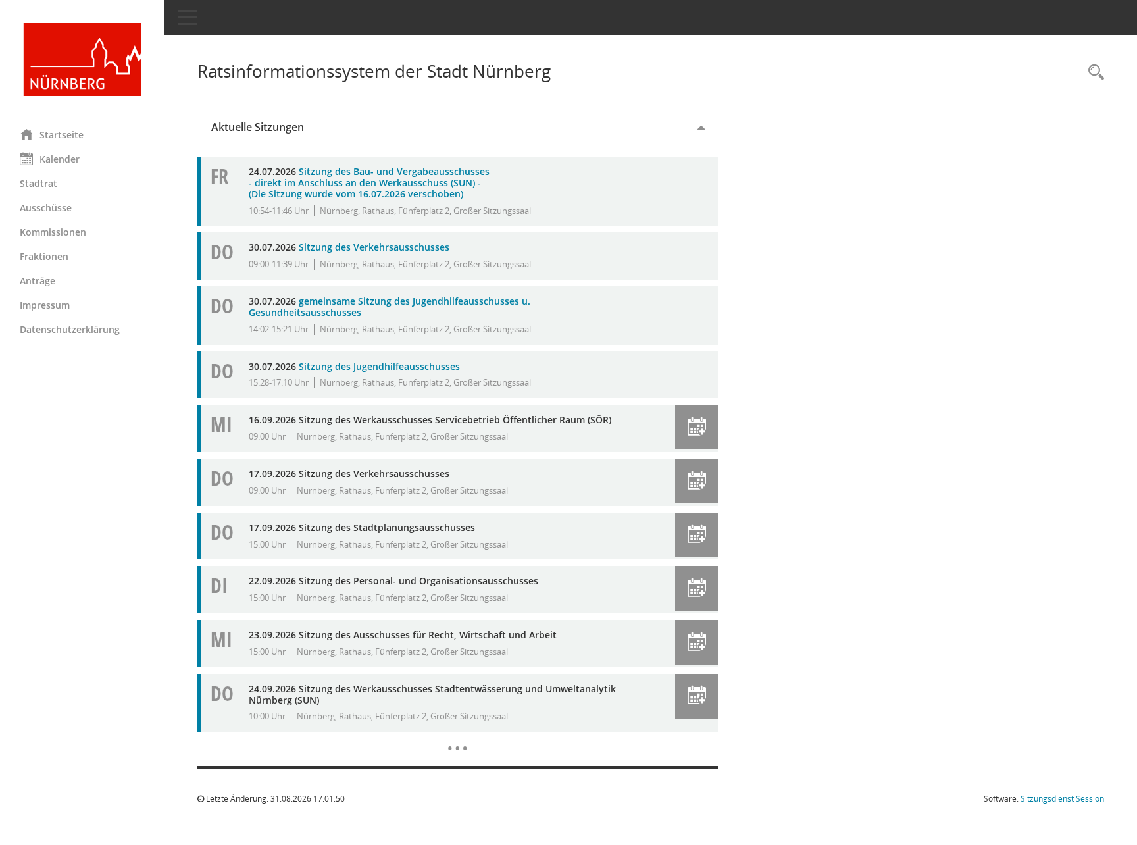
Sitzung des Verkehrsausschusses (374, 247)
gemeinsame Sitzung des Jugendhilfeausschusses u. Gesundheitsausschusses (389, 307)
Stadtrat (38, 183)
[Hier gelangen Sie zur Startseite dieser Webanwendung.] (82, 59)
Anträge (37, 280)
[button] (696, 427)
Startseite (61, 134)
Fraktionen (44, 256)
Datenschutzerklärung (70, 329)
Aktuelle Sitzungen (257, 127)
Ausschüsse (46, 207)
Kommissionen (53, 232)
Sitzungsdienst (1062, 798)
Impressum (45, 305)
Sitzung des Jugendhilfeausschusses (379, 366)
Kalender (59, 159)
